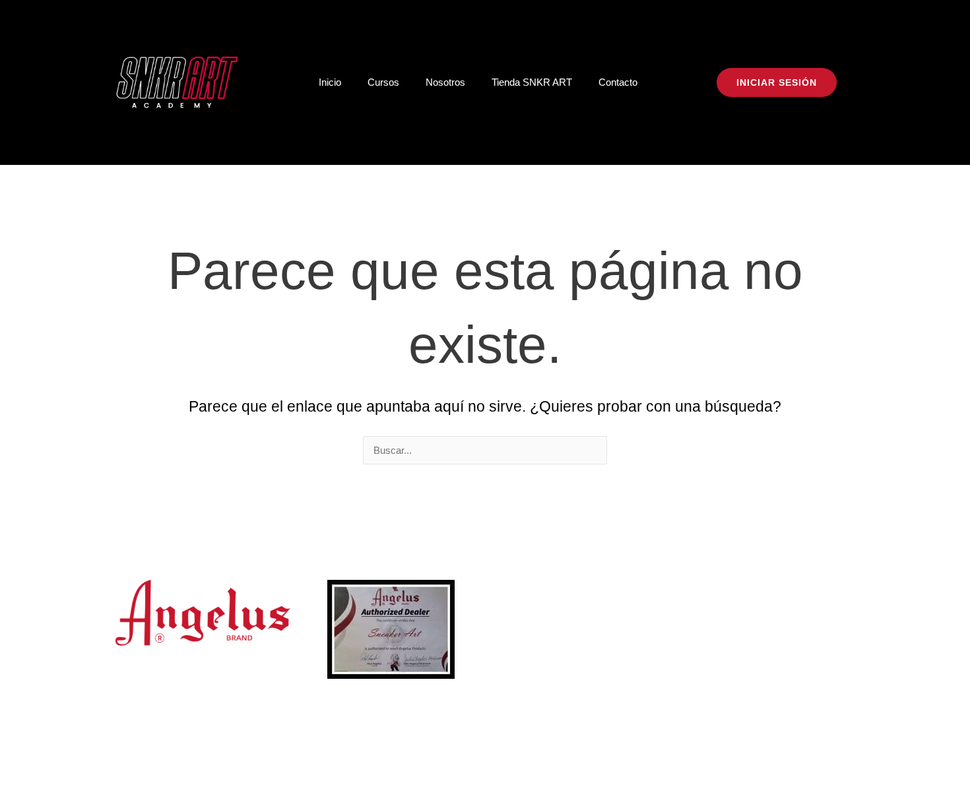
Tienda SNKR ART (532, 82)
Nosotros (445, 82)
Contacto (617, 82)
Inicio (330, 82)
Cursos (383, 82)
